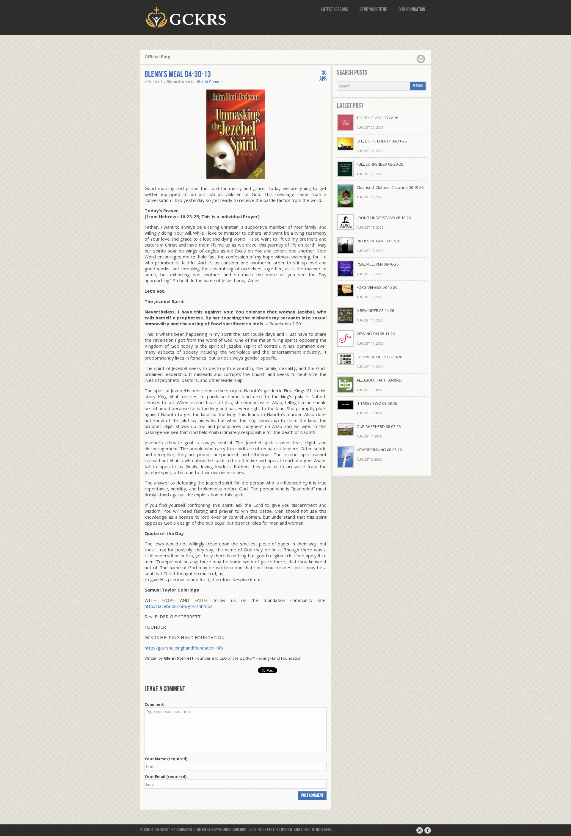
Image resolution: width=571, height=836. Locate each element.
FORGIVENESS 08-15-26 (377, 287)
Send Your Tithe (373, 10)
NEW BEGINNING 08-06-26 (379, 449)
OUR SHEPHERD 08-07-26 (379, 426)
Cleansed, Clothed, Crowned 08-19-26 (390, 187)
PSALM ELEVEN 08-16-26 (378, 264)
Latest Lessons (334, 10)
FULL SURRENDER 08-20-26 (380, 164)
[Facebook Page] (427, 830)
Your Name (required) (166, 758)
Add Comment (213, 81)
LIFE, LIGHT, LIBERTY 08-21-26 (382, 141)
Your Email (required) (165, 776)
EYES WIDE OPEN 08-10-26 (379, 357)
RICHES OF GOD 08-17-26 (378, 241)
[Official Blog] (419, 830)
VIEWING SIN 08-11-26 (376, 333)
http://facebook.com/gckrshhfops (179, 606)
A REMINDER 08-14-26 (375, 310)
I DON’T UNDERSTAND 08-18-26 (384, 217)
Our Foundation (412, 10)
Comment (154, 704)
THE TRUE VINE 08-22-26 (377, 117)
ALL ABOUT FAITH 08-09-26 (379, 380)
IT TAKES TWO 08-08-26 (377, 403)
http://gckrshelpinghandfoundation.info (184, 648)
